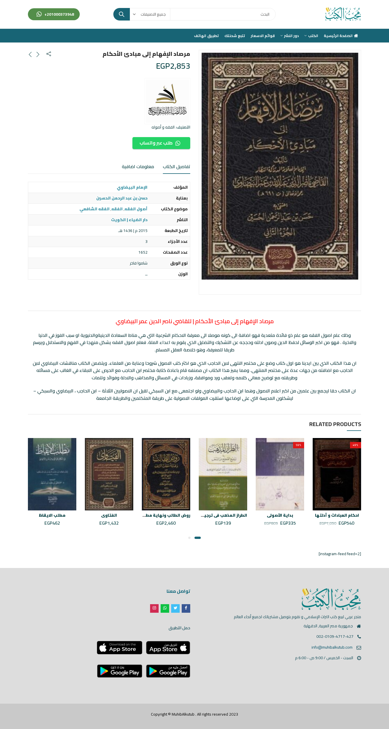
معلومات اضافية (138, 166)
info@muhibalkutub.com (332, 647)
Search (121, 14)
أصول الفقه (136, 209)
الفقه (117, 209)
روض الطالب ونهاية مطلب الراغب (158, 515)
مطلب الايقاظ (52, 515)
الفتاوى (109, 515)
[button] (198, 537)
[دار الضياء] (167, 101)
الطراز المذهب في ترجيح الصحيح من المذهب (205, 515)
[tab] (176, 167)
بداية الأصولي (280, 515)
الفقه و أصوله (163, 127)
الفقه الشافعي (94, 209)
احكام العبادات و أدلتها (337, 515)
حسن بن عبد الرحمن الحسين (122, 198)
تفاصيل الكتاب (176, 166)
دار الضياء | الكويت (129, 219)
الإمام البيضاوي (132, 187)
